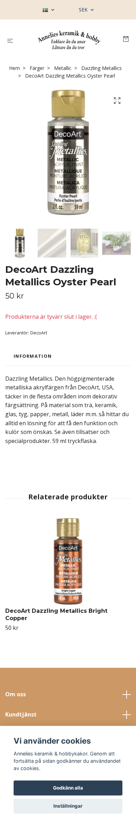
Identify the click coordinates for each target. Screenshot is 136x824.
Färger (37, 68)
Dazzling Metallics (101, 68)
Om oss (15, 694)
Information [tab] (33, 356)
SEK (84, 9)
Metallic (62, 68)
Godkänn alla (68, 788)
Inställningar (68, 806)
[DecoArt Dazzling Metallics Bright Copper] (68, 561)
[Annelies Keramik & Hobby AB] (69, 40)
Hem (14, 68)
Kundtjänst (21, 714)
